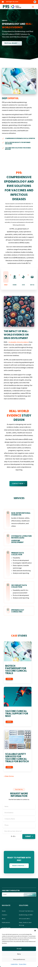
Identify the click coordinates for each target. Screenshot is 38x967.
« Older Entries (9, 776)
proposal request (11, 43)
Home (4, 911)
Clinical (9, 678)
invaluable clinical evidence (18, 342)
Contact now (17, 483)
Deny (19, 954)
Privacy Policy (22, 964)
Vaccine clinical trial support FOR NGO (16, 713)
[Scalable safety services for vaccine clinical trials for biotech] (17, 740)
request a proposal (18, 865)
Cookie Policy (14, 964)
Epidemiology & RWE (26, 914)
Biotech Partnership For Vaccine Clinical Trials (16, 670)
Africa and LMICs (24, 918)
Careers (4, 914)
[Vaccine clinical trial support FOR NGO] (17, 697)
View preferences (19, 959)
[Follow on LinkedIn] (35, 2)
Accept (19, 948)
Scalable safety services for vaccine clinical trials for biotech (17, 758)
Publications (6, 922)
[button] (35, 931)
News (3, 918)
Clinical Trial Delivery (26, 911)
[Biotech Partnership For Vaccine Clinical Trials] (17, 651)
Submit (28, 836)
